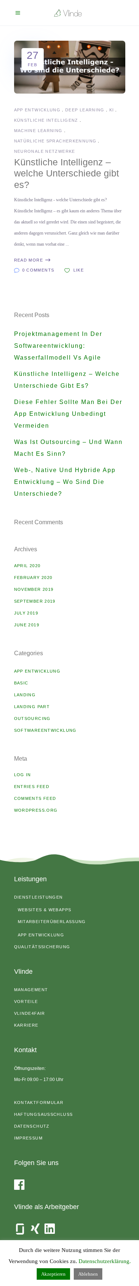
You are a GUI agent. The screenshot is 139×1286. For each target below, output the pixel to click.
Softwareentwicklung (45, 730)
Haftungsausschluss (43, 1114)
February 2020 (33, 577)
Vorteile (26, 1001)
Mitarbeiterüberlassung (52, 921)
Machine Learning (38, 130)
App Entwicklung (37, 110)
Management (31, 989)
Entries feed (32, 786)
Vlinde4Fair (29, 1013)
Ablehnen (88, 1274)
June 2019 (26, 625)
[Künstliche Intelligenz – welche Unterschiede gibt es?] (69, 67)
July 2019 (26, 613)
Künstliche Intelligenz (46, 120)
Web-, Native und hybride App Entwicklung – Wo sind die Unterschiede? (65, 482)
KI (111, 110)
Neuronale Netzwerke (44, 151)
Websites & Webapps (45, 910)
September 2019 (35, 601)
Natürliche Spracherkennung (55, 141)
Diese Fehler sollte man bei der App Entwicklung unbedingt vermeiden (68, 414)
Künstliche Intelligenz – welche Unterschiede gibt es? (66, 173)
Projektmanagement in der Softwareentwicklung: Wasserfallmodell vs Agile (58, 346)
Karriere (26, 1025)
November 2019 (34, 589)
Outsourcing (32, 718)
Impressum (28, 1138)
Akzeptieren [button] (53, 1274)
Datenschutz (32, 1126)
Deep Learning (85, 110)
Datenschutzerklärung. (105, 1261)
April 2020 (27, 565)
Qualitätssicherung (42, 947)
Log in (22, 774)
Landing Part (32, 706)
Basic (21, 683)
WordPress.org (36, 810)
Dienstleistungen (38, 897)
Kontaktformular (39, 1102)
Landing (25, 695)
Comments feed (35, 798)
